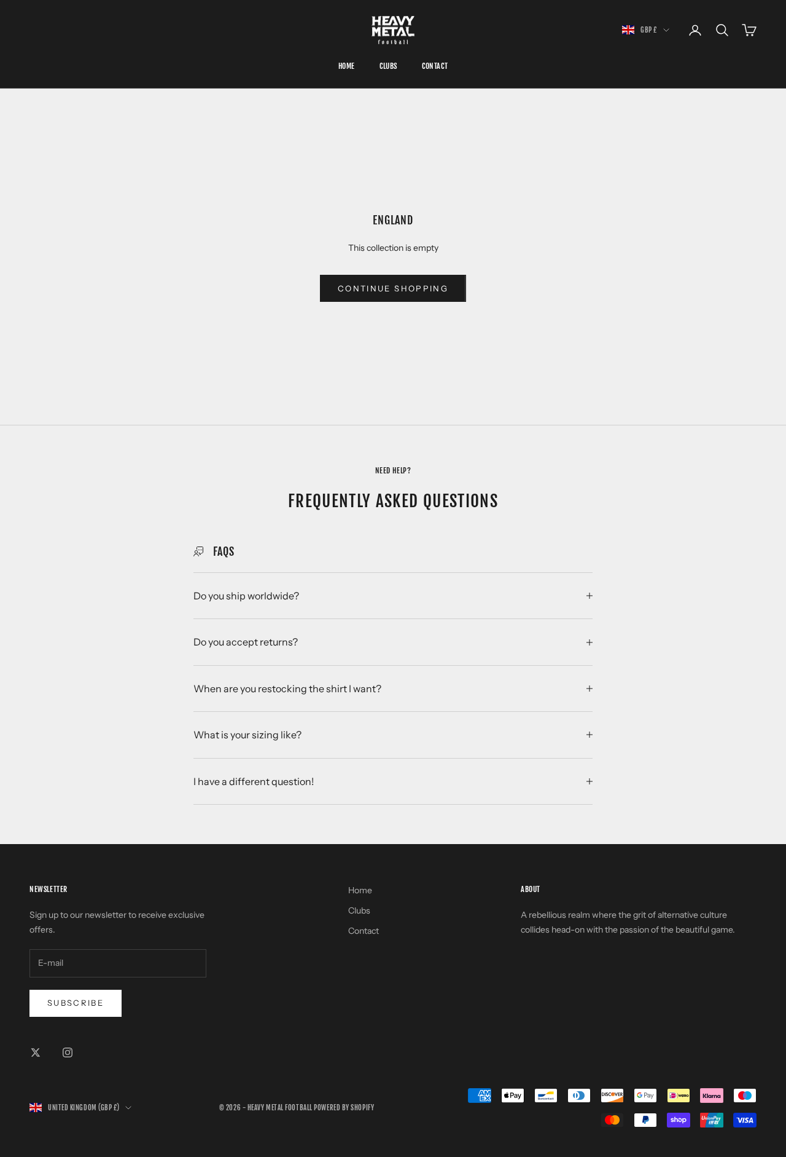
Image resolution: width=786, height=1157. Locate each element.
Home (346, 66)
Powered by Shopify (344, 1108)
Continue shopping (393, 288)
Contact (435, 66)
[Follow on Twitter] (35, 1052)
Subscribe (75, 1003)
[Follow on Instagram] (67, 1052)
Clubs (388, 66)
